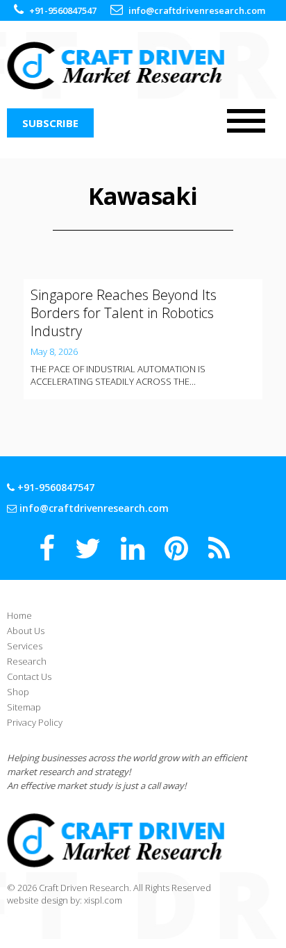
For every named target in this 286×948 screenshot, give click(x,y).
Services (24, 646)
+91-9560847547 (62, 10)
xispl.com (103, 900)
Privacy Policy (34, 722)
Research (27, 661)
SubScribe (50, 123)
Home (19, 615)
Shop (18, 691)
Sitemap (24, 707)
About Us (25, 630)
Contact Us (29, 676)
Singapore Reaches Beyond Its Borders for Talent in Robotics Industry (124, 312)
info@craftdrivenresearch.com (196, 10)
